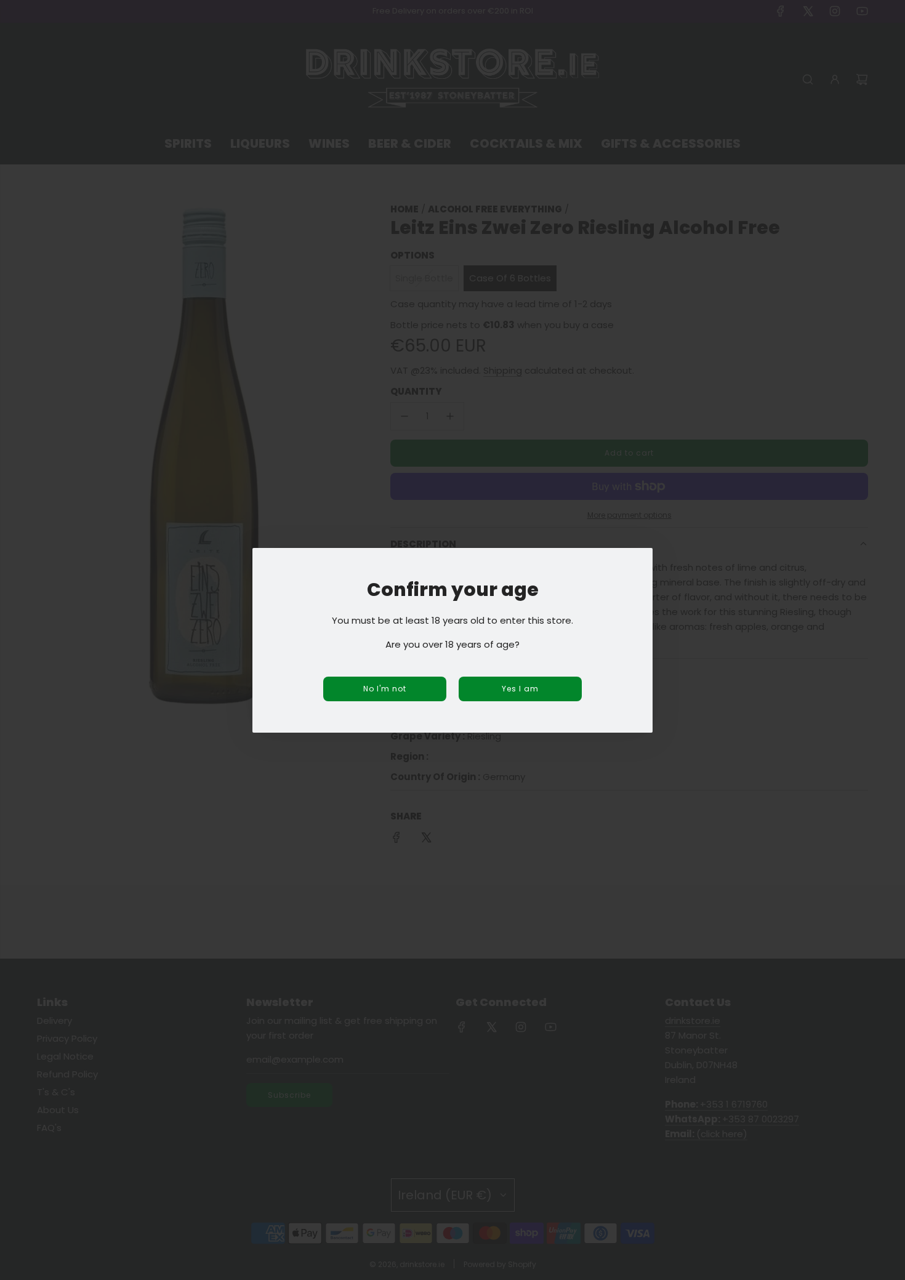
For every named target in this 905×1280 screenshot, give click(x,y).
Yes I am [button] (520, 688)
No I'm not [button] (384, 688)
